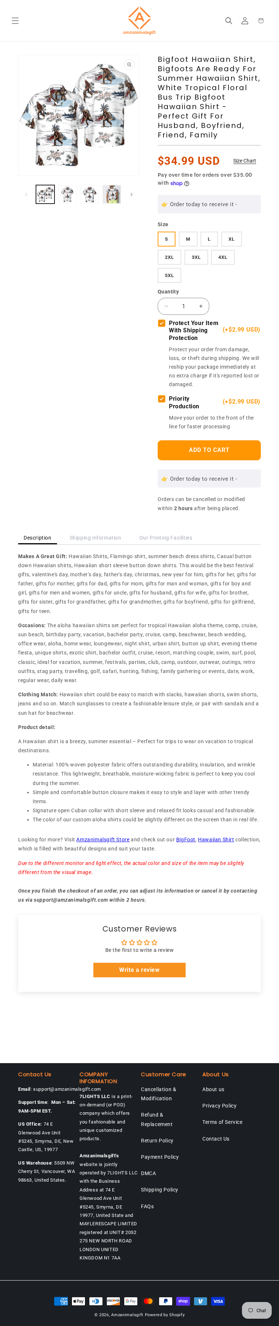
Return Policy (157, 1140)
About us (213, 1089)
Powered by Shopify (165, 1315)
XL (232, 239)
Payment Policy (160, 1157)
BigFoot (185, 839)
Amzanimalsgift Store (102, 839)
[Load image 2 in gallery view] (67, 194)
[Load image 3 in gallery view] (89, 194)
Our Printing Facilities (166, 538)
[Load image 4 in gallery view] (111, 194)
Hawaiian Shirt (216, 839)
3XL (196, 257)
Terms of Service (222, 1122)
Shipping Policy (159, 1190)
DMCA (148, 1173)
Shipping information (95, 538)
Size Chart (244, 161)
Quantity (168, 292)
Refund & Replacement (157, 1119)
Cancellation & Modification (158, 1093)
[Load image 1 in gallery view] (45, 194)
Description (38, 538)
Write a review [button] (139, 969)
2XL (169, 257)
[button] (15, 21)
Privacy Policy (219, 1106)
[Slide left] (26, 195)
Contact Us (216, 1139)
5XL (169, 275)
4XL (222, 257)
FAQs (147, 1206)
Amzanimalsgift (127, 1315)
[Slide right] (132, 195)
